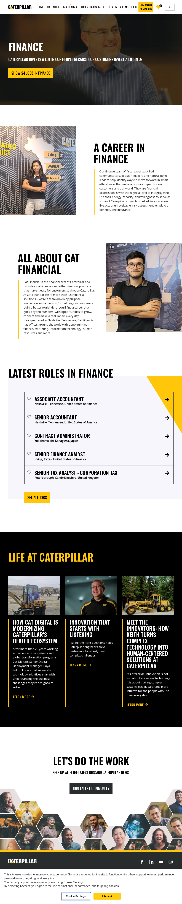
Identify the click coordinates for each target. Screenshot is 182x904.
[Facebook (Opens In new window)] (142, 862)
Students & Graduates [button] (92, 7)
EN (168, 7)
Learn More (21, 696)
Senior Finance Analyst (59, 454)
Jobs (48, 7)
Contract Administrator (62, 435)
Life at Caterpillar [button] (117, 7)
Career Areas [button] (70, 7)
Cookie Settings (76, 896)
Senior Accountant (55, 417)
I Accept (107, 896)
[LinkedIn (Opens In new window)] (151, 862)
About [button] (56, 7)
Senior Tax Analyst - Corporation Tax (75, 472)
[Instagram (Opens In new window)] (171, 862)
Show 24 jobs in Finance (30, 73)
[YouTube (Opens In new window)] (161, 862)
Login (134, 7)
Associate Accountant (59, 399)
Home (40, 7)
